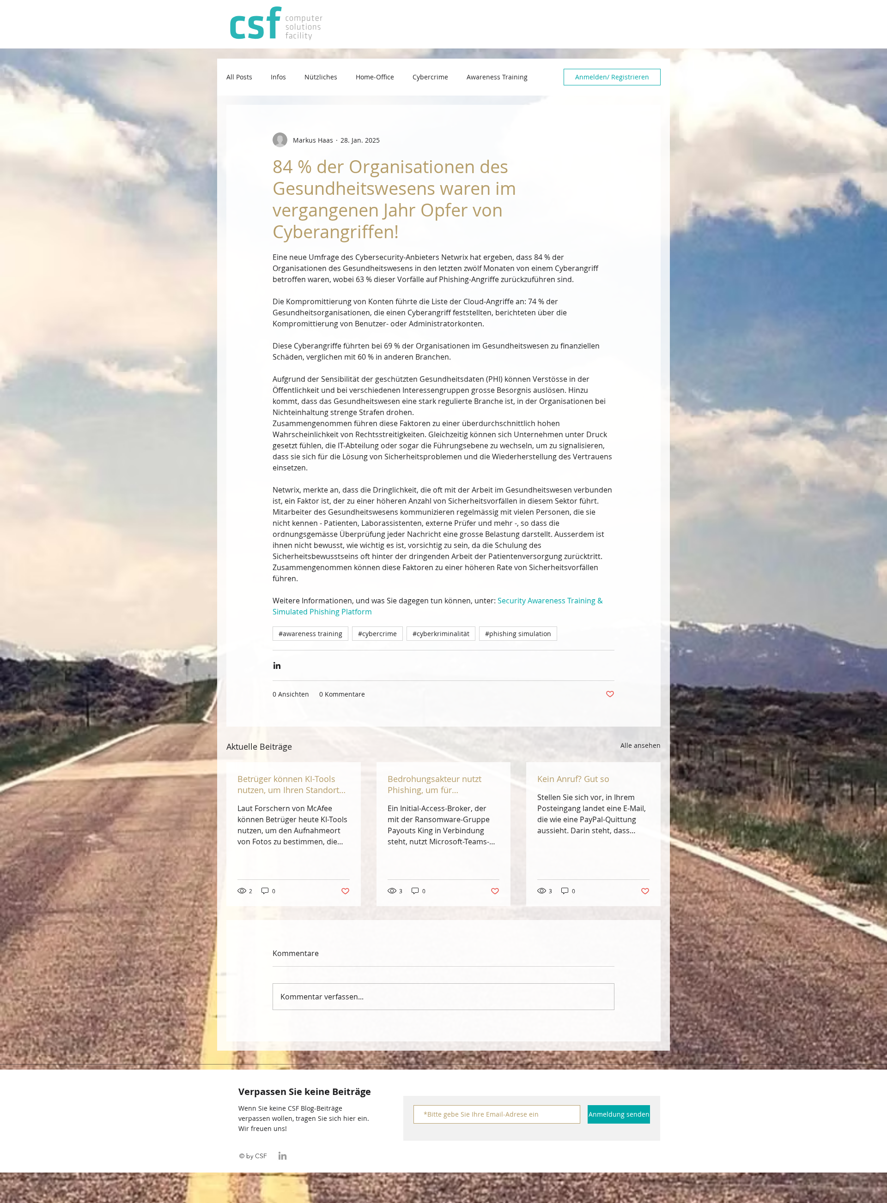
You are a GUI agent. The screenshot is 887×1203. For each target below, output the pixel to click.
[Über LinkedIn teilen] (277, 665)
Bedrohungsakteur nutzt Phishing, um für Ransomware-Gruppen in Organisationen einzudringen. (436, 784)
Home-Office (375, 76)
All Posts (239, 76)
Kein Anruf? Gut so (573, 778)
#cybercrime (377, 633)
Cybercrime (430, 76)
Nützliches (320, 76)
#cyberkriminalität (441, 633)
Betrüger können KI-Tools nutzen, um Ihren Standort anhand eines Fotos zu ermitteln (288, 784)
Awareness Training (497, 76)
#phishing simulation (518, 633)
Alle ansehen (640, 745)
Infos (278, 76)
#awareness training (310, 633)
